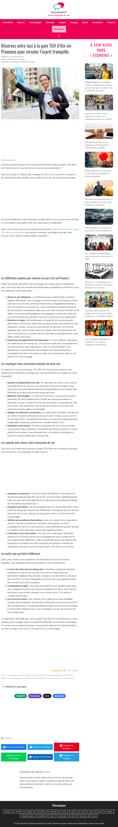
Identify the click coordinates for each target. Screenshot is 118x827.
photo (100, 811)
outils (91, 811)
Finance (111, 22)
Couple (62, 22)
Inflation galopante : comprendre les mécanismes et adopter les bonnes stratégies (98, 173)
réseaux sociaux (28, 816)
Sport (52, 816)
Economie (59, 29)
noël (82, 811)
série (73, 816)
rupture (109, 811)
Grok (47, 696)
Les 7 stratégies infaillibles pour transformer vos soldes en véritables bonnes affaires (98, 342)
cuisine (29, 811)
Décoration (41, 811)
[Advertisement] (40, 139)
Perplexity (35, 696)
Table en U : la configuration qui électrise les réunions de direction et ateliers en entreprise (99, 285)
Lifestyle (50, 22)
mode (64, 811)
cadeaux (18, 811)
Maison (21, 22)
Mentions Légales (59, 823)
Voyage (74, 22)
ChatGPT (20, 696)
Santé (85, 22)
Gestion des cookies (96, 823)
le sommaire (16, 687)
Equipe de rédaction (36, 823)
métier (73, 811)
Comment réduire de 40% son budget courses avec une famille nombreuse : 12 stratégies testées (99, 313)
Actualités (8, 22)
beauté (7, 811)
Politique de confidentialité (78, 823)
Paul (47, 771)
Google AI (59, 696)
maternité (53, 811)
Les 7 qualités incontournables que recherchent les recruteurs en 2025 (99, 256)
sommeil (42, 816)
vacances (83, 816)
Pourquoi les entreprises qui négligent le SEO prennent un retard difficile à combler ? (97, 145)
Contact (49, 823)
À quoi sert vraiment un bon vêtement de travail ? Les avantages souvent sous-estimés (98, 116)
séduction (62, 816)
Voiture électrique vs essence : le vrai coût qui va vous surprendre (98, 229)
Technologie (35, 22)
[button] (59, 35)
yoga (94, 816)
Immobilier (98, 22)
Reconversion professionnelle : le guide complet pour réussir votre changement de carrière (98, 202)
